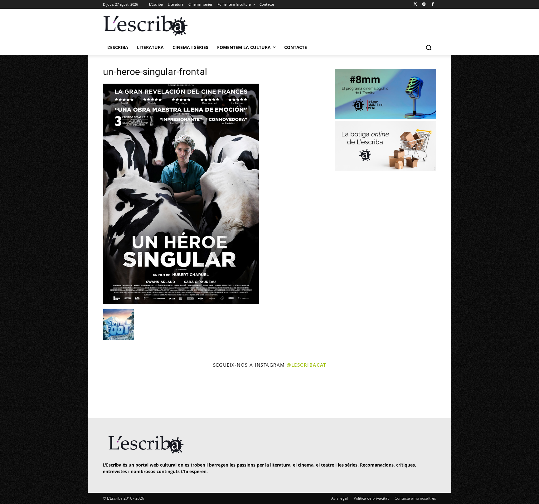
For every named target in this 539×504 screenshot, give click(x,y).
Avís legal (339, 498)
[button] (428, 47)
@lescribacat (306, 365)
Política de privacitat (371, 498)
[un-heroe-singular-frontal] (181, 302)
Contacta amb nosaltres (415, 498)
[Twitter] (415, 4)
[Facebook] (432, 4)
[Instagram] (423, 4)
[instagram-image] (109, 394)
